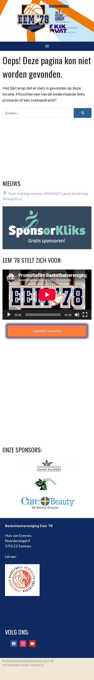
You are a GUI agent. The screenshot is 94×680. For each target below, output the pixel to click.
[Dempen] (76, 314)
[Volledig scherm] (84, 314)
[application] (47, 295)
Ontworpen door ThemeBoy (23, 665)
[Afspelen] (9, 314)
